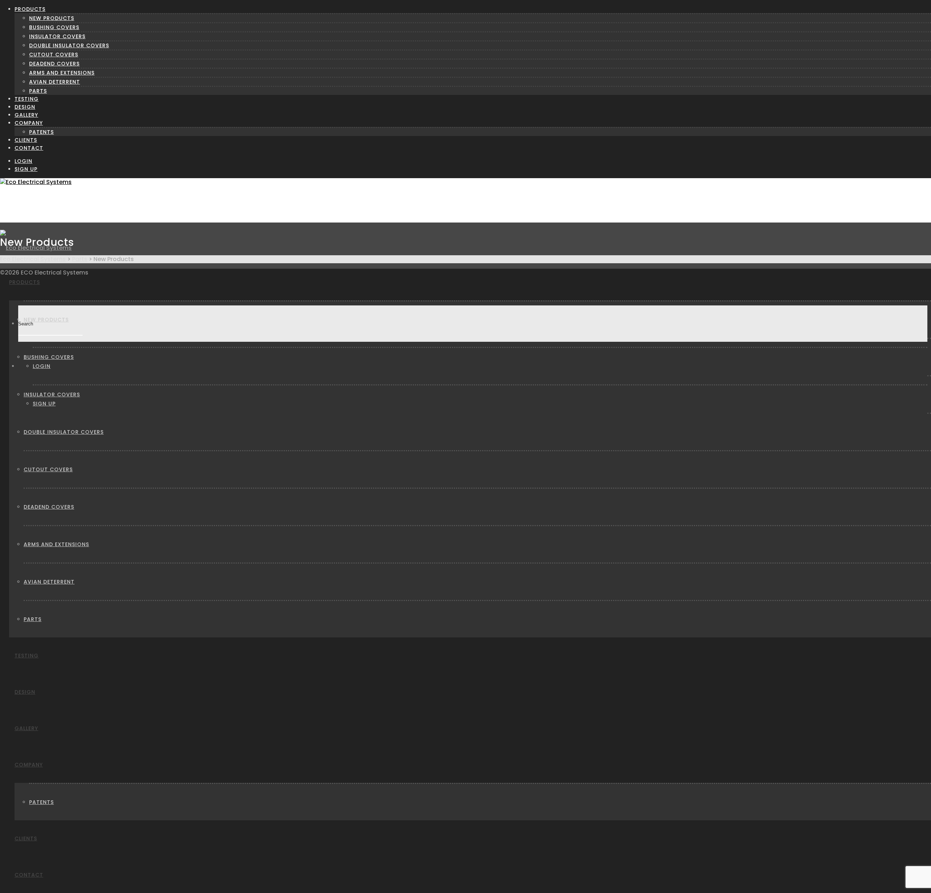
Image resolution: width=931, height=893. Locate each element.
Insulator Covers (57, 36)
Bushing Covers (54, 27)
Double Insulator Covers (69, 45)
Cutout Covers (53, 54)
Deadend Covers (54, 63)
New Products (51, 18)
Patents (41, 132)
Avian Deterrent (54, 81)
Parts (38, 91)
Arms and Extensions (62, 72)
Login (23, 161)
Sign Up (26, 169)
